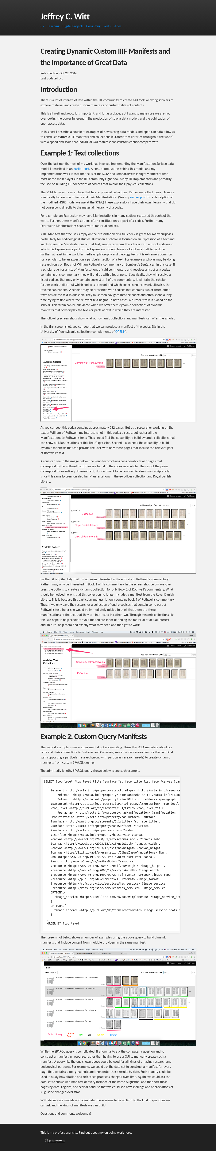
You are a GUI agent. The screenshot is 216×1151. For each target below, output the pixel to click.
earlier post (81, 169)
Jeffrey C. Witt (65, 17)
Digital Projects (72, 26)
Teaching (53, 26)
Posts (107, 26)
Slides (117, 26)
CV (42, 26)
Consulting (93, 26)
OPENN (120, 332)
